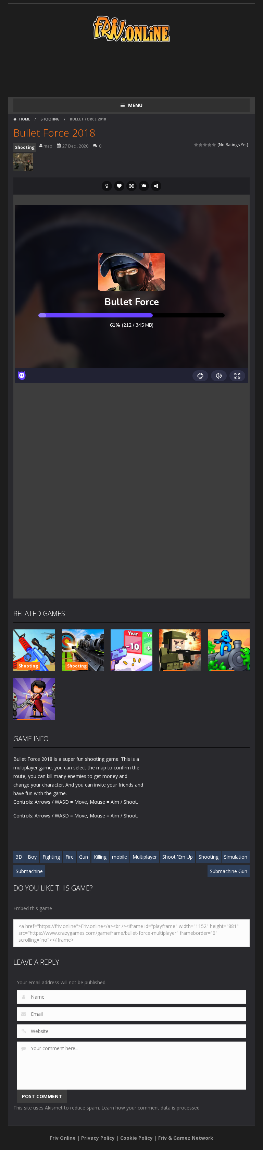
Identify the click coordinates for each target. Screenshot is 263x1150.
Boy (32, 856)
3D (19, 856)
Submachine (29, 871)
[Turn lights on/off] (107, 186)
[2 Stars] (201, 145)
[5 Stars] (214, 145)
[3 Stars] (205, 145)
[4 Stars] (210, 145)
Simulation (235, 856)
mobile (119, 856)
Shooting (50, 119)
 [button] (144, 186)
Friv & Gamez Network (185, 1138)
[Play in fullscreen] (131, 186)
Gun (83, 856)
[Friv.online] (131, 28)
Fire (69, 856)
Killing (100, 856)
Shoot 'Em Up (177, 856)
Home (24, 119)
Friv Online (63, 1138)
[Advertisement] (138, 69)
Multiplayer (145, 856)
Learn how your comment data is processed (150, 1107)
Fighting (51, 856)
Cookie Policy (136, 1138)
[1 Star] (196, 145)
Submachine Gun (228, 871)
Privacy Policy (98, 1138)
